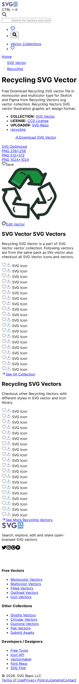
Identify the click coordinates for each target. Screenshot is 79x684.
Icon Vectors (21, 597)
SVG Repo (40, 125)
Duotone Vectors (25, 624)
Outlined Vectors (24, 592)
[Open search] (15, 35)
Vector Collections (26, 44)
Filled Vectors (22, 588)
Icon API (17, 655)
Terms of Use (13, 680)
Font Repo (19, 663)
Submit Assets (22, 632)
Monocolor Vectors (26, 579)
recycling (18, 129)
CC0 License (37, 121)
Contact (69, 680)
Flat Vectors (21, 628)
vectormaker (21, 659)
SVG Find (18, 668)
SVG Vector (45, 116)
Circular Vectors (24, 619)
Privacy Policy (35, 680)
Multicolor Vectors (26, 584)
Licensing (55, 680)
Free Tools (19, 650)
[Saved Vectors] (13, 29)
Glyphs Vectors (23, 615)
